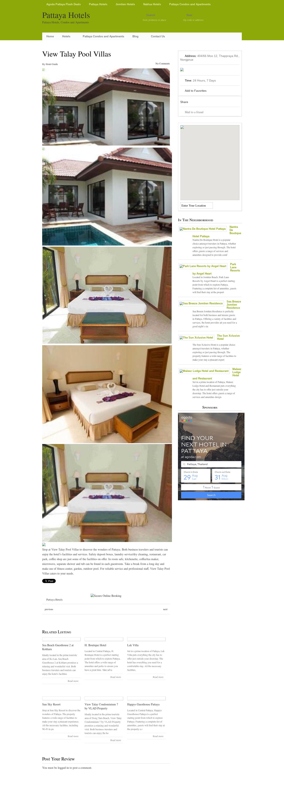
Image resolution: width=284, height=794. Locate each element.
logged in (63, 768)
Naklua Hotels (152, 4)
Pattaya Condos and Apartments (190, 4)
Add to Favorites (195, 90)
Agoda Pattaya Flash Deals (63, 4)
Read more (73, 680)
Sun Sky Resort (51, 704)
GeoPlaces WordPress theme (142, 790)
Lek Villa (132, 645)
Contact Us (158, 36)
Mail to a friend (194, 112)
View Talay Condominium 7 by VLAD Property (101, 706)
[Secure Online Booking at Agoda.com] (106, 596)
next (165, 609)
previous (49, 609)
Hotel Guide (52, 64)
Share (184, 102)
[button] (209, 160)
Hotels (66, 36)
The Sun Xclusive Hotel (228, 337)
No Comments (163, 63)
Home (50, 36)
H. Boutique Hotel (95, 645)
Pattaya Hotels (98, 4)
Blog (135, 36)
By (44, 64)
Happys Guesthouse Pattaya (143, 704)
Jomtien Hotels (125, 4)
